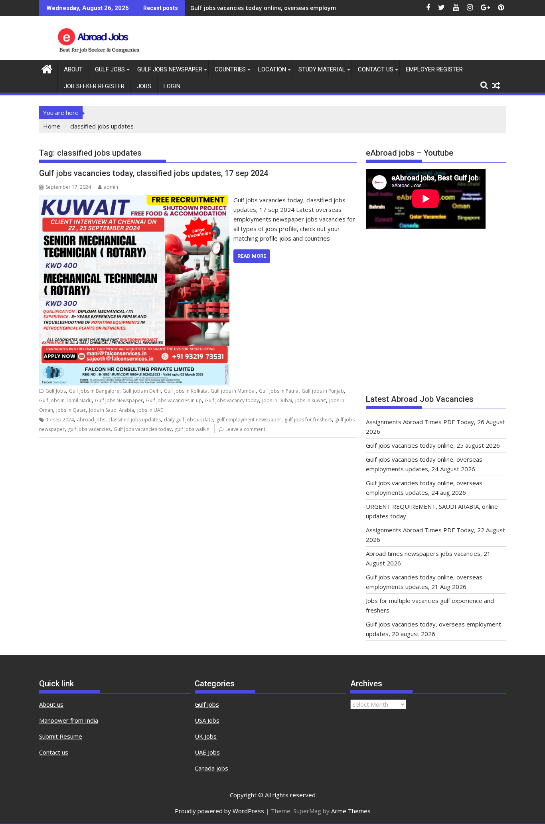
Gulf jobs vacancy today (232, 400)
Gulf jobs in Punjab (323, 390)
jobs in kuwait (310, 400)
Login (172, 86)
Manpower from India (68, 720)
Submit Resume (60, 736)
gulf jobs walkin (192, 429)
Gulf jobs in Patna (278, 390)
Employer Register (434, 69)
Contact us (53, 752)
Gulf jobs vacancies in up (174, 400)
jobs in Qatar (71, 410)
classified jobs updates (135, 419)
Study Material (322, 69)
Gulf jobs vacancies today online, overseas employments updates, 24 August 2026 (304, 8)
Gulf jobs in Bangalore (94, 390)
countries (230, 69)
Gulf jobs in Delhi (141, 390)
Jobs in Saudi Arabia (111, 410)
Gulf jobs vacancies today (143, 429)
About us (51, 704)
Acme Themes (351, 811)
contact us (375, 69)
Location (272, 69)
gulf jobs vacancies (89, 429)
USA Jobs (207, 720)
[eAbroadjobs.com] (46, 68)
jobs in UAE (150, 410)
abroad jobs (91, 419)
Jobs (144, 86)
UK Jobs (206, 736)
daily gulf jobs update (188, 419)
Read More (251, 256)
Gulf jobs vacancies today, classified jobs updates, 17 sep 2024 (153, 173)
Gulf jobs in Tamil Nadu (65, 400)
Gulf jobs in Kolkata (185, 390)
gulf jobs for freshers (308, 419)
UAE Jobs (207, 752)
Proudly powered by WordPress (219, 811)
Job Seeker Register (94, 86)
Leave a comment (245, 429)
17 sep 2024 (60, 419)
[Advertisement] (436, 315)
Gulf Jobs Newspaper (169, 69)
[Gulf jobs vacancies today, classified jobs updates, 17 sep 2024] (134, 200)
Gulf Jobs (110, 69)
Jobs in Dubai (277, 400)
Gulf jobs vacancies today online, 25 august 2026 (433, 445)
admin (111, 187)
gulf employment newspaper (248, 419)
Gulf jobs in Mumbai (233, 390)
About (73, 69)
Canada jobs (211, 768)
